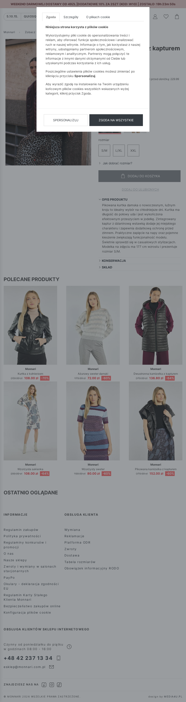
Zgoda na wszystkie (116, 120)
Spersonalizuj (65, 120)
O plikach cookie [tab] (98, 17)
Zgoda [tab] (51, 17)
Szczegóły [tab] (71, 17)
